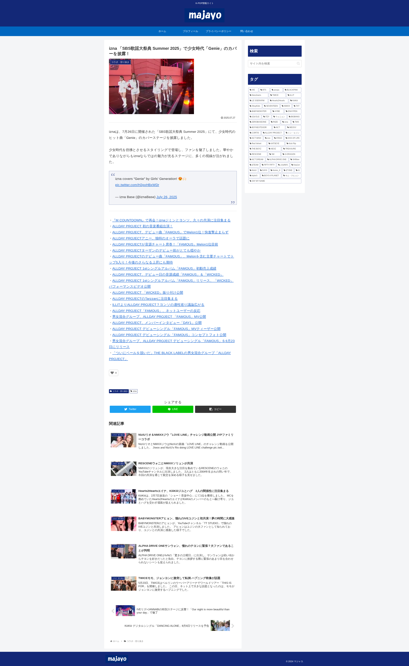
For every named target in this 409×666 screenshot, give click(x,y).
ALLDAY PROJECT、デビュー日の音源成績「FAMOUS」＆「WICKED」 (168, 274)
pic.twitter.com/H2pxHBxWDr (137, 185)
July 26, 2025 (166, 197)
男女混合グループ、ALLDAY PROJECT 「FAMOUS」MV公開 (159, 316)
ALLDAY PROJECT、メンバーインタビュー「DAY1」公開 (157, 322)
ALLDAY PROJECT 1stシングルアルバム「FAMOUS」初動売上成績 (164, 268)
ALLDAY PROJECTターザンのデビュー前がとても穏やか (156, 250)
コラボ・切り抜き (120, 391)
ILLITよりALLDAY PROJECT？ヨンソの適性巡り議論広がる (158, 304)
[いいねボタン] (112, 372)
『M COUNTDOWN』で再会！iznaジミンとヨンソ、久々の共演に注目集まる (171, 220)
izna (135, 391)
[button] (298, 63)
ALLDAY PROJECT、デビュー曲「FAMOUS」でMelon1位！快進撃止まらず (170, 232)
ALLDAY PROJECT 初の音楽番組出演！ (142, 226)
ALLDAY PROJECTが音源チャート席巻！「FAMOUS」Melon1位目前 (165, 244)
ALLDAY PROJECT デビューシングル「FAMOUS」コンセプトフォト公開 (169, 335)
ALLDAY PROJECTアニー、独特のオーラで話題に (151, 238)
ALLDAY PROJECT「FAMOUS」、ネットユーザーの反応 (156, 310)
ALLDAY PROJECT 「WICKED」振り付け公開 (147, 292)
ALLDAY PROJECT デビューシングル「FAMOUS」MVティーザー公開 (166, 329)
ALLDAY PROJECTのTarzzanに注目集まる (145, 298)
